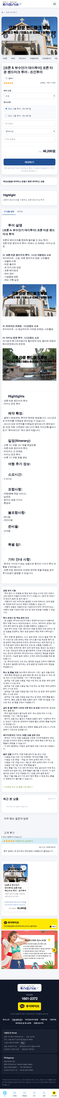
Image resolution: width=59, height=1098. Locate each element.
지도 (21, 211)
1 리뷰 (53, 82)
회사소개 (6, 1019)
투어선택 (7, 102)
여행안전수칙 (38, 1023)
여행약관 (44, 1019)
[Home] (12, 4)
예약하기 (29, 162)
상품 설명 (10, 211)
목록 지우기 (52, 799)
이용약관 (53, 1019)
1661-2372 (30, 998)
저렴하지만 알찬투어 (24, 841)
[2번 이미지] (30, 52)
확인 (22, 1043)
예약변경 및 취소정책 (23, 1023)
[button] (23, 867)
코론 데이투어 (11, 12)
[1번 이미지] (28, 52)
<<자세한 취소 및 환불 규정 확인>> (18, 786)
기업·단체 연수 (17, 1019)
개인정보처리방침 (31, 1019)
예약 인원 (7, 90)
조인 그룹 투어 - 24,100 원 (19, 108)
